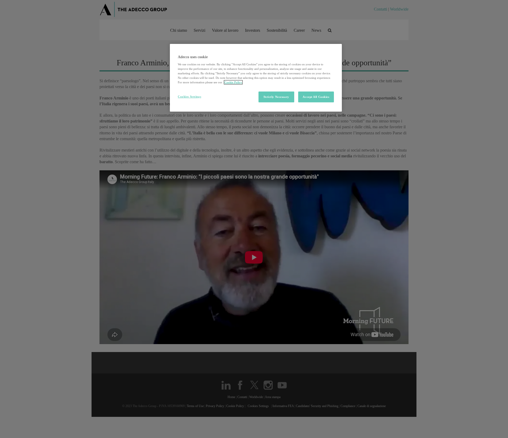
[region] (256, 78)
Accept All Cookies (316, 96)
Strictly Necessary (276, 96)
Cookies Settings (189, 96)
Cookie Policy (233, 82)
